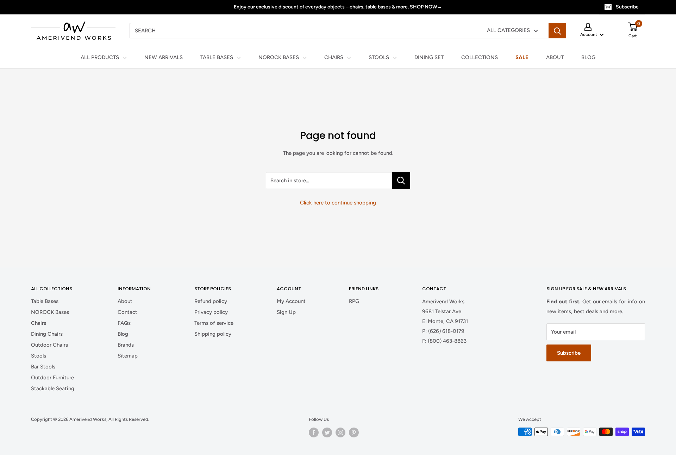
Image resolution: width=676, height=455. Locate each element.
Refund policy (210, 301)
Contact (127, 312)
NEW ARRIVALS (163, 58)
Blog (123, 334)
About (125, 301)
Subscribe (627, 7)
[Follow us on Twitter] (327, 432)
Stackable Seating (52, 388)
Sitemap (128, 356)
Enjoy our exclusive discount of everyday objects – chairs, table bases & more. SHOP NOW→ (338, 7)
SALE (521, 58)
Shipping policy (212, 334)
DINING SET (429, 58)
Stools (38, 356)
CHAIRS (333, 58)
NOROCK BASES (278, 58)
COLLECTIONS (479, 58)
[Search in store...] (401, 180)
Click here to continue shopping (338, 203)
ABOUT (555, 58)
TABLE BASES (216, 58)
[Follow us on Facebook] (314, 432)
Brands (126, 345)
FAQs (124, 323)
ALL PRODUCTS (100, 58)
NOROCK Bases (50, 312)
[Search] (557, 30)
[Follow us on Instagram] (340, 432)
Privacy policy (211, 312)
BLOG (588, 58)
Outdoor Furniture (52, 377)
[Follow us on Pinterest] (354, 432)
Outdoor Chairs (49, 345)
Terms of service (213, 323)
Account (589, 34)
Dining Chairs (47, 334)
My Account (291, 301)
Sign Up (286, 312)
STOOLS (379, 58)
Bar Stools (43, 367)
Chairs (38, 323)
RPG (354, 301)
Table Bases (44, 301)
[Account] (592, 27)
